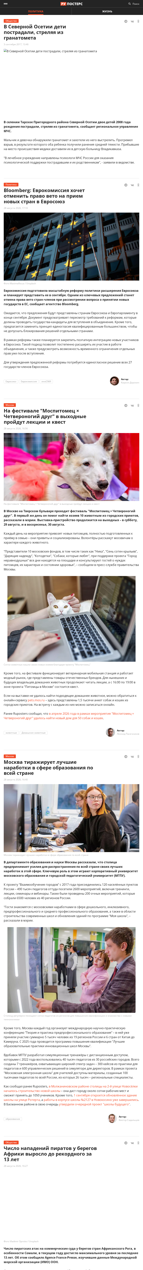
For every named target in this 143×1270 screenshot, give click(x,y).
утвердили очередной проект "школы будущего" (94, 1104)
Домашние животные (34, 732)
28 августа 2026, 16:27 (16, 1166)
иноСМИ (46, 381)
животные (11, 732)
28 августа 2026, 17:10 (16, 208)
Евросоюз (11, 381)
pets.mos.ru (36, 700)
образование (13, 1118)
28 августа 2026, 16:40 (16, 779)
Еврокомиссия (29, 381)
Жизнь (107, 11)
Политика (35, 11)
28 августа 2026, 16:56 (16, 428)
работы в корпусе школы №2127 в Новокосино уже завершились (91, 1100)
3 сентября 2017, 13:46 (16, 44)
